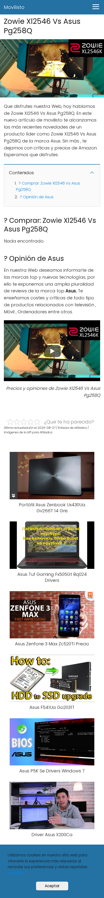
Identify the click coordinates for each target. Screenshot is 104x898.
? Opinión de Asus (36, 197)
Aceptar (52, 885)
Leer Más (15, 872)
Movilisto (14, 7)
